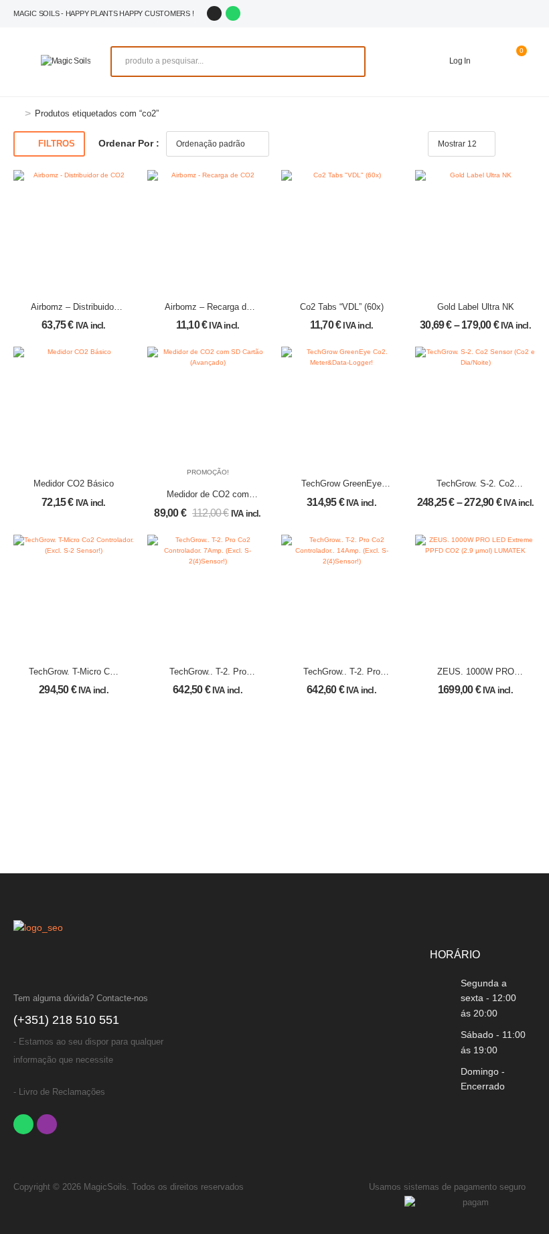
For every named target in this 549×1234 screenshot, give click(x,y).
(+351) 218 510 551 (66, 1020)
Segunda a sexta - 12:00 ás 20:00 (488, 998)
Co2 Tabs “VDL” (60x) (342, 307)
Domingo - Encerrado (483, 1078)
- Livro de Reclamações (59, 1092)
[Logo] (66, 61)
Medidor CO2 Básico (73, 483)
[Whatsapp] (233, 13)
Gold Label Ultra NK (475, 307)
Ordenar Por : (128, 143)
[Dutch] (529, 13)
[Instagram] (214, 13)
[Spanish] (499, 13)
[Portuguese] (484, 13)
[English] (514, 13)
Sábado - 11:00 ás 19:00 (493, 1042)
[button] (20, 61)
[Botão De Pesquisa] (347, 62)
